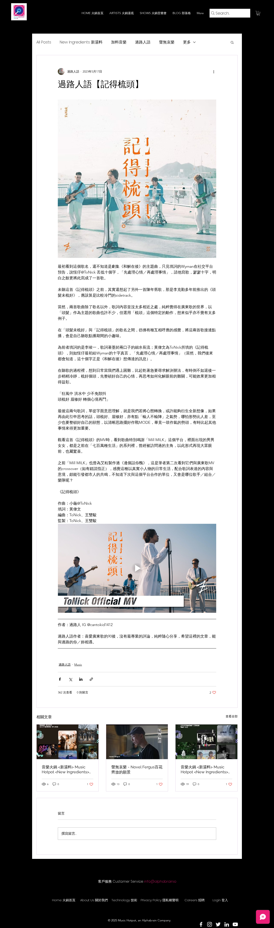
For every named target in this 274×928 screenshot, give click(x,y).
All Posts (43, 42)
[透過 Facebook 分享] (60, 679)
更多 (187, 42)
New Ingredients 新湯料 (81, 42)
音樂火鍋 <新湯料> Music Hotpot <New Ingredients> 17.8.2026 (204, 769)
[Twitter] (218, 924)
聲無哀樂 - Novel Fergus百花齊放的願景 (136, 769)
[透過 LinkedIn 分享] (81, 679)
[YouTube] (235, 924)
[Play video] (137, 568)
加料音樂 (119, 42)
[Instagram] (209, 924)
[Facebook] (201, 924)
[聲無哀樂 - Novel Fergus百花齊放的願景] (137, 741)
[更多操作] (213, 71)
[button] (258, 13)
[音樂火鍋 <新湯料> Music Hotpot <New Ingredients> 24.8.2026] (67, 741)
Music (78, 664)
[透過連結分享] (91, 679)
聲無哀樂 (166, 42)
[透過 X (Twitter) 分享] (70, 679)
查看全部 (232, 716)
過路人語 (142, 42)
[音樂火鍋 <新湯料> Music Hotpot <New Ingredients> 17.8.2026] (206, 741)
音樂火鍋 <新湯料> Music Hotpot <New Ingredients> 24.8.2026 (65, 769)
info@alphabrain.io (160, 881)
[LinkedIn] (226, 924)
